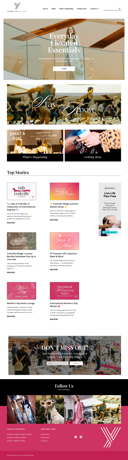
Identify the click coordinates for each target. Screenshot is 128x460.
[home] (16, 9)
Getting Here (82, 9)
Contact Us (94, 9)
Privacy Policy (45, 434)
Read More (11, 223)
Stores (45, 9)
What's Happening (66, 9)
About (53, 9)
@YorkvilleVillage (64, 390)
